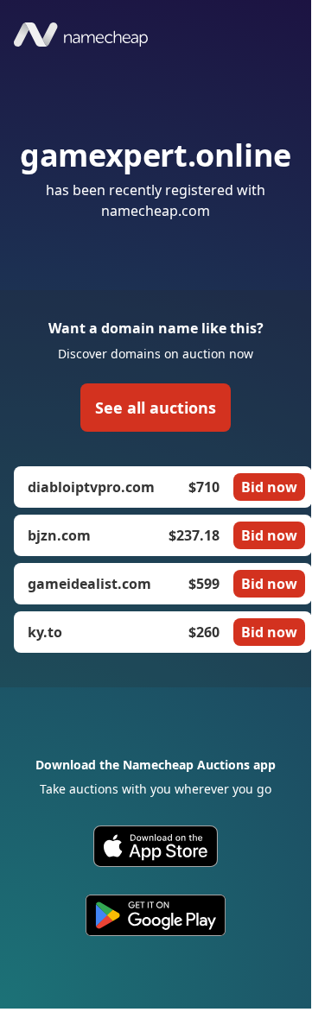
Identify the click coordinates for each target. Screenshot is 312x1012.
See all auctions (155, 407)
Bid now (269, 487)
